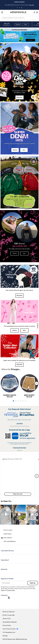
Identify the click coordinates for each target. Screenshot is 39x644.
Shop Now (31, 5)
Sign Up (32, 583)
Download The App (19, 448)
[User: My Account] (34, 12)
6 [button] (25, 405)
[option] (15, 24)
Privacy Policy (11, 590)
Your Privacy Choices (9, 629)
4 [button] (20, 405)
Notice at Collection (9, 612)
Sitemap (5, 636)
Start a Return (7, 537)
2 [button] (19, 7)
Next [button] (37, 383)
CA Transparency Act (9, 632)
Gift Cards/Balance (10, 541)
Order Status (7, 534)
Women (18, 24)
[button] (18, 476)
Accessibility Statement (10, 622)
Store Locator (8, 530)
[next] (37, 476)
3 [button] (21, 7)
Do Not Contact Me (8, 615)
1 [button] (17, 7)
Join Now (19, 423)
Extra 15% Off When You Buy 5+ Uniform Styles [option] (19, 5)
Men (26, 24)
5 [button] (22, 405)
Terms (3, 590)
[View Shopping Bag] (37, 12)
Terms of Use (6, 618)
